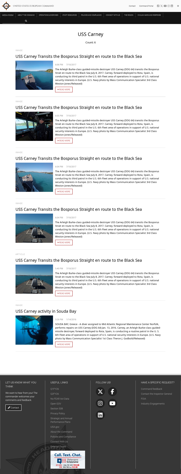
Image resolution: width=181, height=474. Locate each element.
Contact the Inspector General (156, 393)
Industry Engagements (153, 403)
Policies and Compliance (63, 436)
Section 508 (56, 408)
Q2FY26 (54, 393)
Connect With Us (59, 441)
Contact (132, 6)
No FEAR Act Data (59, 398)
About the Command (61, 431)
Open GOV (55, 403)
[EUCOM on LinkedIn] (172, 6)
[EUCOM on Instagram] (169, 6)
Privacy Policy (57, 413)
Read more (64, 89)
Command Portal (146, 6)
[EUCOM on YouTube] (165, 6)
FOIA (143, 398)
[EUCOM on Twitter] (162, 6)
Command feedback (151, 389)
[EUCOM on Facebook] (158, 6)
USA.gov (54, 426)
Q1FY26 (54, 389)
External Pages (58, 446)
